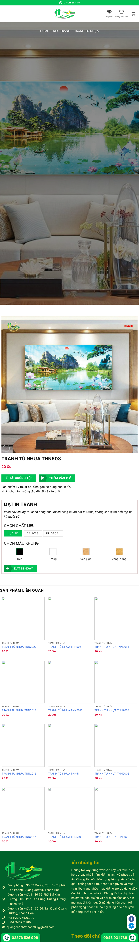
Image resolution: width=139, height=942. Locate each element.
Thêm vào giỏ (60, 478)
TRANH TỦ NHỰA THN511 (64, 773)
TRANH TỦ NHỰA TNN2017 (19, 836)
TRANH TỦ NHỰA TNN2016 (65, 710)
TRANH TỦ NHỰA (86, 31)
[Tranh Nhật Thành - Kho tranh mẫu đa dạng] (69, 14)
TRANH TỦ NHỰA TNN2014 (111, 646)
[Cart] (133, 13)
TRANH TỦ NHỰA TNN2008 (111, 710)
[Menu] (5, 13)
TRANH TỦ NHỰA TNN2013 (19, 710)
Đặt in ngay (23, 568)
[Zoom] (6, 448)
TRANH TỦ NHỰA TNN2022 (19, 646)
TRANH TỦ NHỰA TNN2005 (111, 773)
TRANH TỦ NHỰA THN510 (64, 836)
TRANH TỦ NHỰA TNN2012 (19, 773)
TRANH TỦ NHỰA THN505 (64, 646)
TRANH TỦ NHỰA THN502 (111, 836)
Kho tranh (61, 31)
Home (44, 31)
